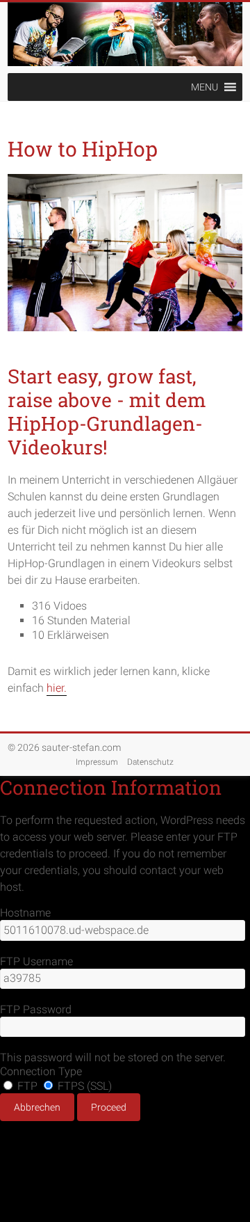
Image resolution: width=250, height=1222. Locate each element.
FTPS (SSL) (83, 1086)
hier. (57, 688)
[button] (204, 87)
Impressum (97, 762)
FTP (27, 1086)
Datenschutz (150, 762)
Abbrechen (37, 1107)
